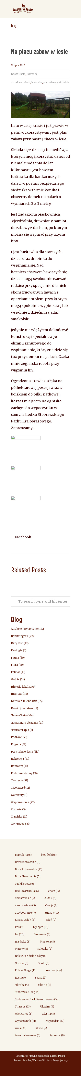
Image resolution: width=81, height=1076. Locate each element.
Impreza (16, 693)
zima (21, 1028)
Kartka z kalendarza (24, 701)
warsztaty (17, 795)
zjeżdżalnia (63, 82)
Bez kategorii (19, 636)
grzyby (52, 912)
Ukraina (47, 1006)
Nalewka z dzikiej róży (31, 956)
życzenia (57, 1035)
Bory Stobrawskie (28, 869)
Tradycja (17, 780)
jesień (50, 919)
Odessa (21, 963)
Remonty (17, 766)
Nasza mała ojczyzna (24, 722)
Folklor (15, 672)
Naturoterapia (20, 730)
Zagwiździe (54, 1021)
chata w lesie (25, 898)
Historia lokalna (21, 686)
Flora (14, 665)
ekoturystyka (25, 905)
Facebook (22, 537)
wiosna (48, 1013)
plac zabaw (49, 82)
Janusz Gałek (25, 919)
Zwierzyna (18, 824)
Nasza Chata (18, 73)
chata (54, 891)
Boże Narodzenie (27, 876)
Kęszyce (40, 927)
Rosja (20, 977)
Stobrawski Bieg (27, 992)
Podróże (16, 737)
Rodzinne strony (21, 773)
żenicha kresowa (27, 1035)
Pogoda (16, 744)
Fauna (15, 657)
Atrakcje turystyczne (24, 629)
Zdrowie (16, 809)
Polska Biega (26, 970)
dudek (50, 898)
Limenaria (42, 934)
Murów (21, 948)
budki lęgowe (25, 883)
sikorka (22, 985)
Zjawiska (16, 816)
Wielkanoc (23, 1013)
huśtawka (36, 82)
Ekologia (16, 650)
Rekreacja (32, 73)
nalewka (44, 948)
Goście (15, 679)
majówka (22, 941)
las (19, 934)
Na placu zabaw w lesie (39, 51)
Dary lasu (17, 643)
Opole (43, 963)
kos (19, 927)
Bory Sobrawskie (27, 862)
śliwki (41, 1028)
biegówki (49, 855)
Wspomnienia (20, 802)
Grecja (51, 905)
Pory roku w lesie (22, 751)
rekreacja (54, 970)
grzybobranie (25, 912)
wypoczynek (25, 1021)
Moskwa (47, 941)
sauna (40, 977)
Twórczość (18, 787)
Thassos (23, 1006)
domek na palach (20, 82)
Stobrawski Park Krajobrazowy (37, 999)
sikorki (44, 985)
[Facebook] (40, 1069)
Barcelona (23, 855)
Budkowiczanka (27, 891)
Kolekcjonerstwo (22, 708)
